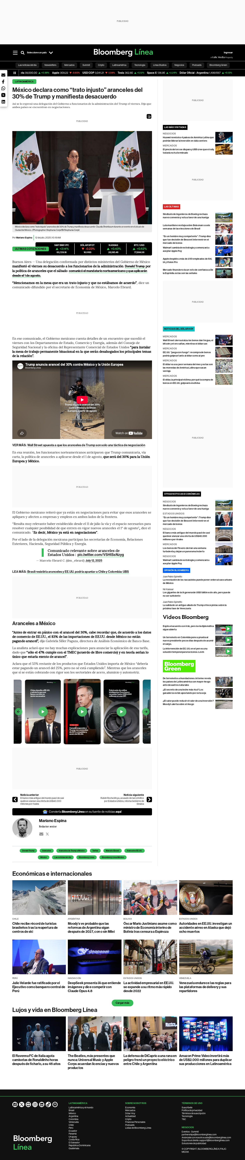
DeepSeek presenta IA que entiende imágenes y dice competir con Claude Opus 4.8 (94, 987)
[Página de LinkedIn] (41, 1104)
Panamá (72, 1133)
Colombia (73, 1119)
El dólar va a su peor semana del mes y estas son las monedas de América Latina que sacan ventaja (188, 367)
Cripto (128, 1119)
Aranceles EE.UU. (134, 851)
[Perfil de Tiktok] (48, 1104)
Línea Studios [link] (159, 65)
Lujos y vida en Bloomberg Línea (54, 1009)
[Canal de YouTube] (28, 1104)
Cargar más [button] (122, 1002)
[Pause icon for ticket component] (15, 73)
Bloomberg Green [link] (218, 65)
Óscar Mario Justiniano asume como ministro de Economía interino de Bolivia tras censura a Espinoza (150, 928)
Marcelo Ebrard (112, 851)
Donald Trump (28, 851)
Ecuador (73, 1130)
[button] (149, 116)
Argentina (73, 1116)
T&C (184, 1119)
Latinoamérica (24, 81)
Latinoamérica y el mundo (81, 1107)
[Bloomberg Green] (198, 666)
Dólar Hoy (130, 1113)
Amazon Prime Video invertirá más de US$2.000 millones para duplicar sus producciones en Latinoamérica (205, 1060)
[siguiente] (149, 799)
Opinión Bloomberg (176, 570)
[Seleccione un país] (51, 52)
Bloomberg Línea (86, 857)
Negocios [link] (179, 65)
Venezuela (74, 1122)
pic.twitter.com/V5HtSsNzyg (101, 555)
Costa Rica (74, 1139)
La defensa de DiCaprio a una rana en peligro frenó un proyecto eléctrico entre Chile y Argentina (150, 1060)
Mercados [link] (69, 65)
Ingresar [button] (228, 52)
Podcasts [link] (197, 65)
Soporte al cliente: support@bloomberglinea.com (206, 1140)
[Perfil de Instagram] (35, 1104)
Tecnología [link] (139, 65)
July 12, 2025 (94, 560)
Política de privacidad (192, 1110)
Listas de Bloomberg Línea (138, 1127)
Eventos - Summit (190, 1131)
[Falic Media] (213, 57)
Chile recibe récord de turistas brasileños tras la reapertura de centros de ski (35, 928)
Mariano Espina (24, 237)
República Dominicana (79, 1145)
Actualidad (130, 1116)
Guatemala (74, 1148)
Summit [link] (86, 65)
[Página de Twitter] (21, 1104)
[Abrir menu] (15, 52)
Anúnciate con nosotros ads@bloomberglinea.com (206, 1137)
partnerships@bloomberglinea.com (199, 1134)
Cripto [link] (101, 65)
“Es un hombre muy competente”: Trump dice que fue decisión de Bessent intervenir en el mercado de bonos (187, 239)
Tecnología (187, 1116)
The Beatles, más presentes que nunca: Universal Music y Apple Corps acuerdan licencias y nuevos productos (93, 1062)
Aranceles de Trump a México (72, 851)
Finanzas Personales (135, 1122)
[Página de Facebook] (15, 1104)
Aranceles (46, 851)
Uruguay (73, 1136)
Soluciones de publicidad (194, 1143)
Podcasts (129, 1125)
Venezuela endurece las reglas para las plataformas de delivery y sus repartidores (205, 987)
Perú (71, 1127)
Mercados (130, 1110)
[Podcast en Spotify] (55, 1104)
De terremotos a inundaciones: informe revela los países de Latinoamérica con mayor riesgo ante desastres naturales (187, 681)
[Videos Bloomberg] (198, 617)
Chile (71, 1125)
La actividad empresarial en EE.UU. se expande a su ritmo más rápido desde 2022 (149, 987)
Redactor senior (48, 826)
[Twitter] (47, 834)
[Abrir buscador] (23, 52)
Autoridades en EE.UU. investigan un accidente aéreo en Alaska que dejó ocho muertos (205, 928)
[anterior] (15, 799)
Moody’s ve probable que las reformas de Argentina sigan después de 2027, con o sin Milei (91, 928)
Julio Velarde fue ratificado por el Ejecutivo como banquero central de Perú (38, 987)
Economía (130, 1107)
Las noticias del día (62, 857)
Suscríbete (187, 1107)
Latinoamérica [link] (119, 65)
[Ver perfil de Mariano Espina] (25, 828)
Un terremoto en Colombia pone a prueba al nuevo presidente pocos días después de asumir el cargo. (188, 640)
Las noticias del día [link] (27, 65)
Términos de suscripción (194, 1113)
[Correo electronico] (41, 834)
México (43, 857)
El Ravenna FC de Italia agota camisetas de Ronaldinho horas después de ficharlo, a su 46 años (36, 1060)
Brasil (71, 1110)
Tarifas (95, 851)
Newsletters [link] (50, 65)
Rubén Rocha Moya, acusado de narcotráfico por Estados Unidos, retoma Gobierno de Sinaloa (122, 801)
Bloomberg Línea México (113, 857)
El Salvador (74, 1142)
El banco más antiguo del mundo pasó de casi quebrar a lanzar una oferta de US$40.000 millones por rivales (42, 801)
